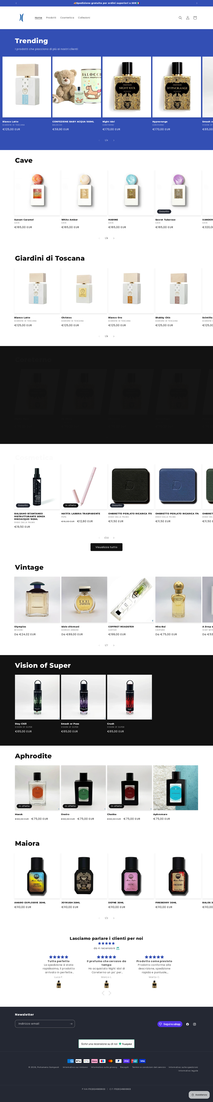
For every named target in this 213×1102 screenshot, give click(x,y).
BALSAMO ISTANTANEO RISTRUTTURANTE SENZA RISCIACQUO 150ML (29, 516)
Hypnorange (160, 121)
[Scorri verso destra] (113, 140)
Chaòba (111, 814)
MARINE (113, 219)
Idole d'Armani (70, 626)
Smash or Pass (70, 723)
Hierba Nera (21, 418)
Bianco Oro (115, 317)
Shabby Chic (163, 317)
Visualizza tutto (106, 547)
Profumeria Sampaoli (48, 1067)
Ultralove (114, 418)
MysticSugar (163, 418)
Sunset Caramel (24, 219)
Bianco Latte (10, 121)
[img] (106, 943)
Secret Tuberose (165, 219)
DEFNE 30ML (116, 902)
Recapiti (124, 1067)
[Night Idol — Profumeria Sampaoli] (106, 984)
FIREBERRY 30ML (166, 902)
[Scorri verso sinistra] (99, 140)
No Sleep (66, 418)
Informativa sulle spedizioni (183, 1067)
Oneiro (65, 814)
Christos (66, 317)
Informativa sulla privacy (104, 1067)
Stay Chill (21, 723)
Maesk (19, 814)
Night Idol (109, 121)
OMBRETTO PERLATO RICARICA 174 (177, 513)
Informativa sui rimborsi (75, 1067)
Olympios (20, 626)
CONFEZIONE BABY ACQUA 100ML (73, 121)
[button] (180, 17)
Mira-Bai (160, 626)
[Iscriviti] (71, 1024)
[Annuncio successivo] (197, 3)
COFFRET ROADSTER (121, 626)
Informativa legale (188, 1070)
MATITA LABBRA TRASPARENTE (80, 513)
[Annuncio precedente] (16, 3)
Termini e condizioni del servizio (149, 1067)
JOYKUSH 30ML (70, 902)
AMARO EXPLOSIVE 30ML (30, 902)
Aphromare (160, 814)
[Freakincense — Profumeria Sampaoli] (59, 984)
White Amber (69, 219)
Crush (110, 723)
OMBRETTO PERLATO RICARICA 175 (130, 513)
